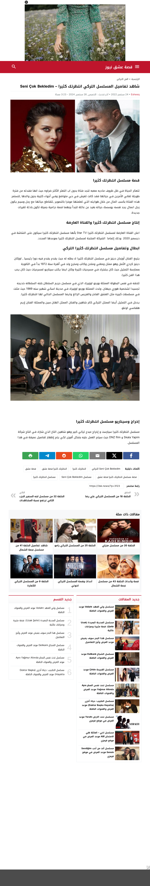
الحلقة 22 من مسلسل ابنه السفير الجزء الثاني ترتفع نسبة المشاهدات (41, 497)
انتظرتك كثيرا (79, 468)
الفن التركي (122, 79)
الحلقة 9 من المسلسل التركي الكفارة (31, 583)
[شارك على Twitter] (114, 455)
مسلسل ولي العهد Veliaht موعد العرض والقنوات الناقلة (96, 609)
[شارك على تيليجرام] (47, 455)
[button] (26, 2)
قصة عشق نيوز (118, 67)
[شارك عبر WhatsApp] (81, 455)
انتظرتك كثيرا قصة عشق (54, 468)
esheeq (135, 94)
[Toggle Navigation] (138, 67)
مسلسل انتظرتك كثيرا (44, 477)
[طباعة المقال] (30, 455)
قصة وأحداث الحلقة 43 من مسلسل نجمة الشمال (118, 583)
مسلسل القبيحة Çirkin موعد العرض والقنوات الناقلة (98, 672)
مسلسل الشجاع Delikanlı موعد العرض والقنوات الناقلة (97, 656)
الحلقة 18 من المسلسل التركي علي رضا (107, 495)
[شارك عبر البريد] (97, 455)
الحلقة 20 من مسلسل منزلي (118, 545)
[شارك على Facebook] (131, 455)
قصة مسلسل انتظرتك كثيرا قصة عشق (117, 477)
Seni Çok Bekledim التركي (106, 468)
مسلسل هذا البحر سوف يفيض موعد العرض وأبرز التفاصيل (97, 640)
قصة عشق (30, 468)
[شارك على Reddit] (64, 455)
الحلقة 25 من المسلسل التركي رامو (75, 545)
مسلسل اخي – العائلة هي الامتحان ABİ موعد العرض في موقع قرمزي (98, 737)
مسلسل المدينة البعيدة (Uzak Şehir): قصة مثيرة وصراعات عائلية (97, 626)
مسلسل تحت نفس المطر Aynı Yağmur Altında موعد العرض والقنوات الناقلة (98, 689)
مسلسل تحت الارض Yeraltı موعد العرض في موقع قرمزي (96, 719)
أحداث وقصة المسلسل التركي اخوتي (75, 583)
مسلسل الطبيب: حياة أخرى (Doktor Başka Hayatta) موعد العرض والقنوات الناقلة (98, 705)
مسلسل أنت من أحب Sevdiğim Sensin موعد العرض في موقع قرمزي (97, 752)
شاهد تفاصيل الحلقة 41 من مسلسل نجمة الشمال (32, 547)
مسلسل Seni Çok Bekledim (76, 477)
